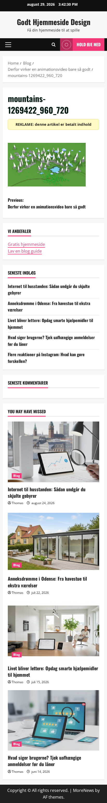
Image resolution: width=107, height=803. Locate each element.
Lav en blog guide (25, 251)
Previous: (47, 203)
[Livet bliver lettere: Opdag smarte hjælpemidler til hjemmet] (53, 631)
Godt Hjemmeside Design (53, 22)
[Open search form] (54, 45)
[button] (8, 44)
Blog (16, 475)
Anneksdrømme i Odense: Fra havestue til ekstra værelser (47, 581)
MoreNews (83, 790)
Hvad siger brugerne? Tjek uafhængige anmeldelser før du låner (44, 760)
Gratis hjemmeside (26, 244)
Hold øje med (89, 44)
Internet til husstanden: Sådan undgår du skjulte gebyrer (46, 492)
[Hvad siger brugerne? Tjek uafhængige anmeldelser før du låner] (53, 720)
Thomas (17, 503)
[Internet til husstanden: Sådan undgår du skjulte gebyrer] (53, 452)
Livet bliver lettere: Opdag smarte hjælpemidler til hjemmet (53, 671)
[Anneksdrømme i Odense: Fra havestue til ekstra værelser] (53, 541)
